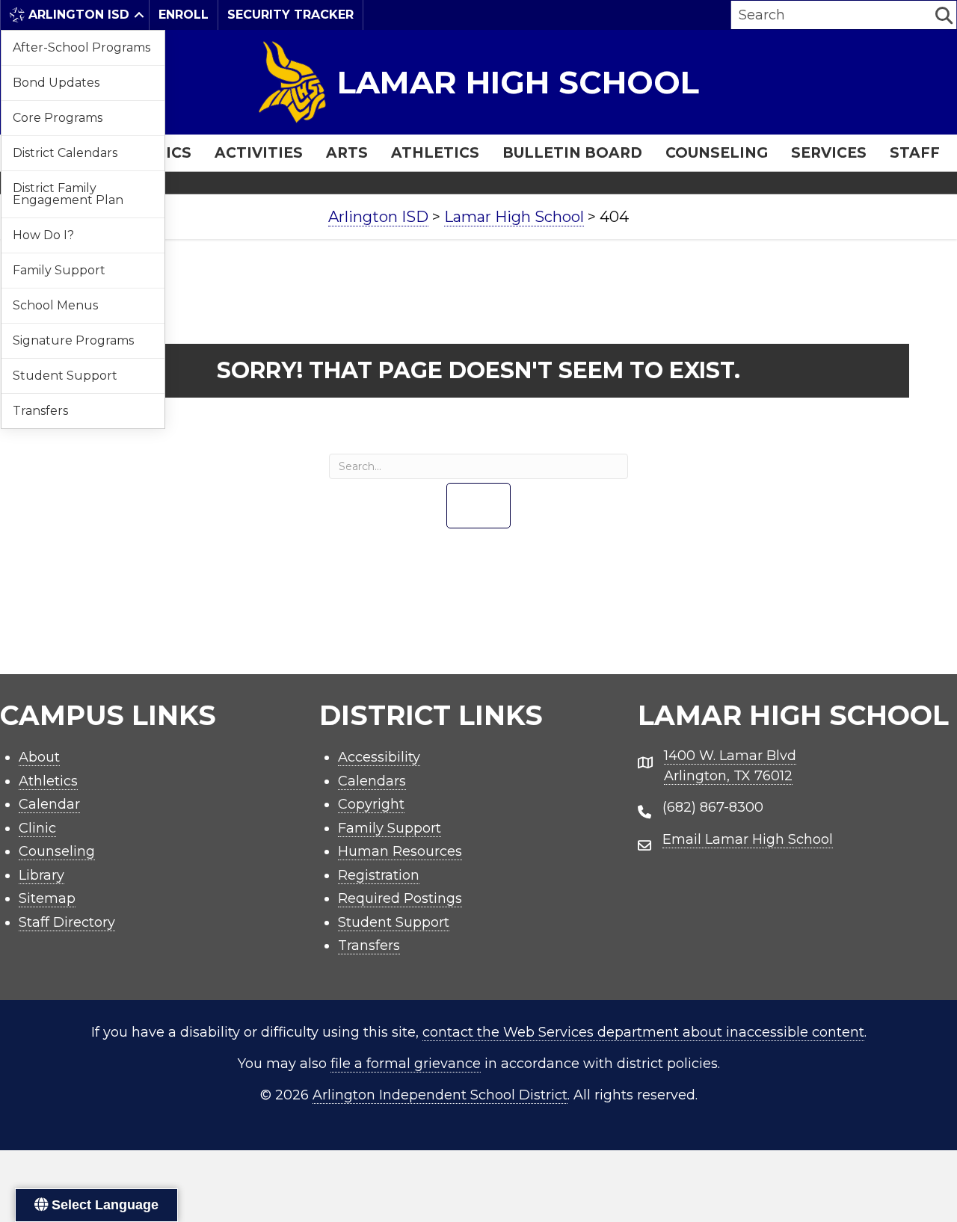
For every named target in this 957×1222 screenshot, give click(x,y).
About (39, 757)
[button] (139, 15)
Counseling (716, 152)
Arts (347, 152)
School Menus (55, 305)
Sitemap (47, 898)
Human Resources (400, 851)
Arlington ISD (78, 14)
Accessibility (379, 757)
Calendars (372, 781)
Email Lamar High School (747, 839)
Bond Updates (56, 82)
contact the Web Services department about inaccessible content (643, 1032)
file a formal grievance (405, 1063)
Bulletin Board (572, 152)
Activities (259, 152)
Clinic (37, 828)
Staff (915, 152)
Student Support (65, 375)
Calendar (49, 804)
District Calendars (65, 153)
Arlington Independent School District (440, 1095)
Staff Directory (67, 922)
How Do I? (43, 235)
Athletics (435, 152)
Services (829, 152)
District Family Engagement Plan (68, 194)
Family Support (59, 270)
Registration (378, 875)
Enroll (184, 14)
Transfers (40, 411)
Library (41, 875)
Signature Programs (73, 340)
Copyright (371, 804)
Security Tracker (290, 14)
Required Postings (400, 898)
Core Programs (57, 118)
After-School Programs (81, 47)
